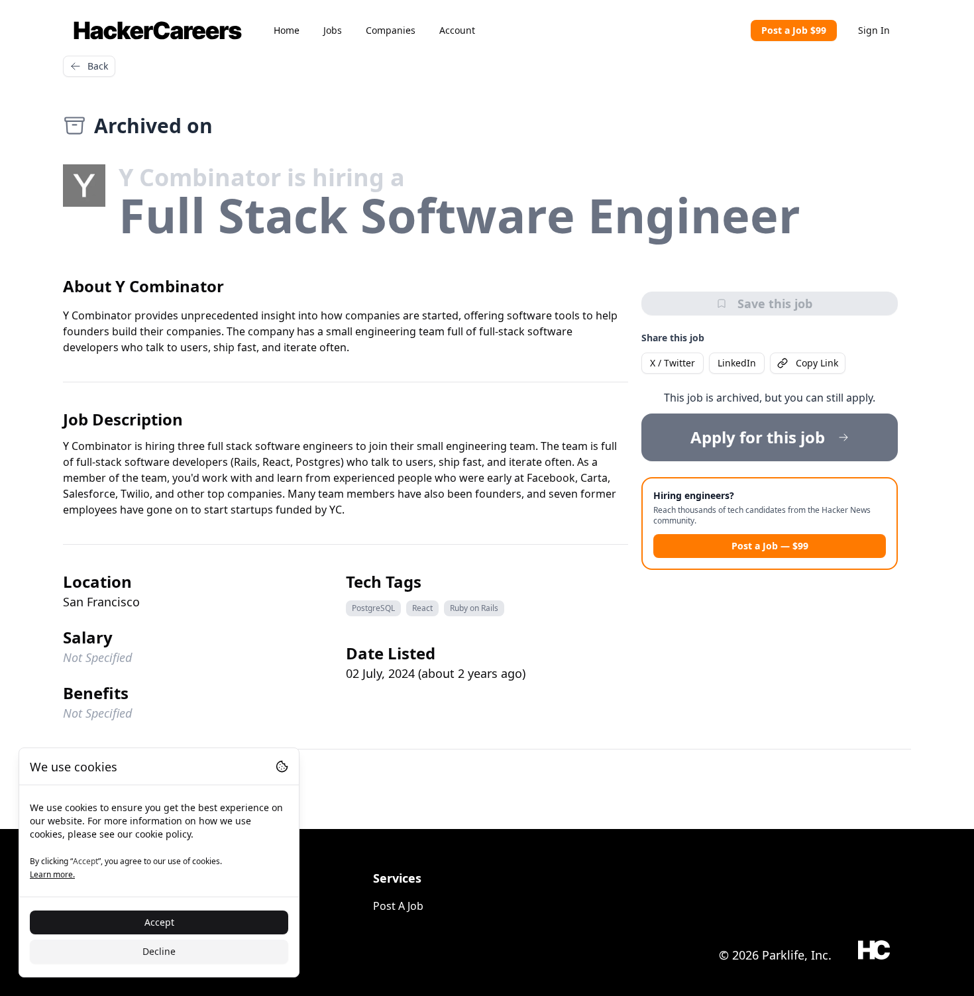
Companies (390, 30)
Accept (159, 922)
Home (286, 30)
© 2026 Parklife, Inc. (775, 955)
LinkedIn (737, 363)
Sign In (874, 30)
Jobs (332, 30)
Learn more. (52, 874)
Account (457, 30)
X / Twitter (672, 363)
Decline (159, 951)
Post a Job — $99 (769, 545)
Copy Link (817, 363)
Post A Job (398, 906)
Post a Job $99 (793, 30)
